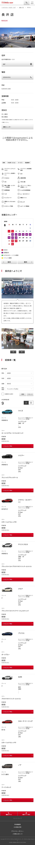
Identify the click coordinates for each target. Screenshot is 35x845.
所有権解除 (17, 824)
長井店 (3, 439)
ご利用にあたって (18, 833)
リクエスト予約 (7, 446)
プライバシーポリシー (17, 831)
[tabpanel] (17, 38)
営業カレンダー (7, 127)
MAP (4, 64)
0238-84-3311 (7, 77)
